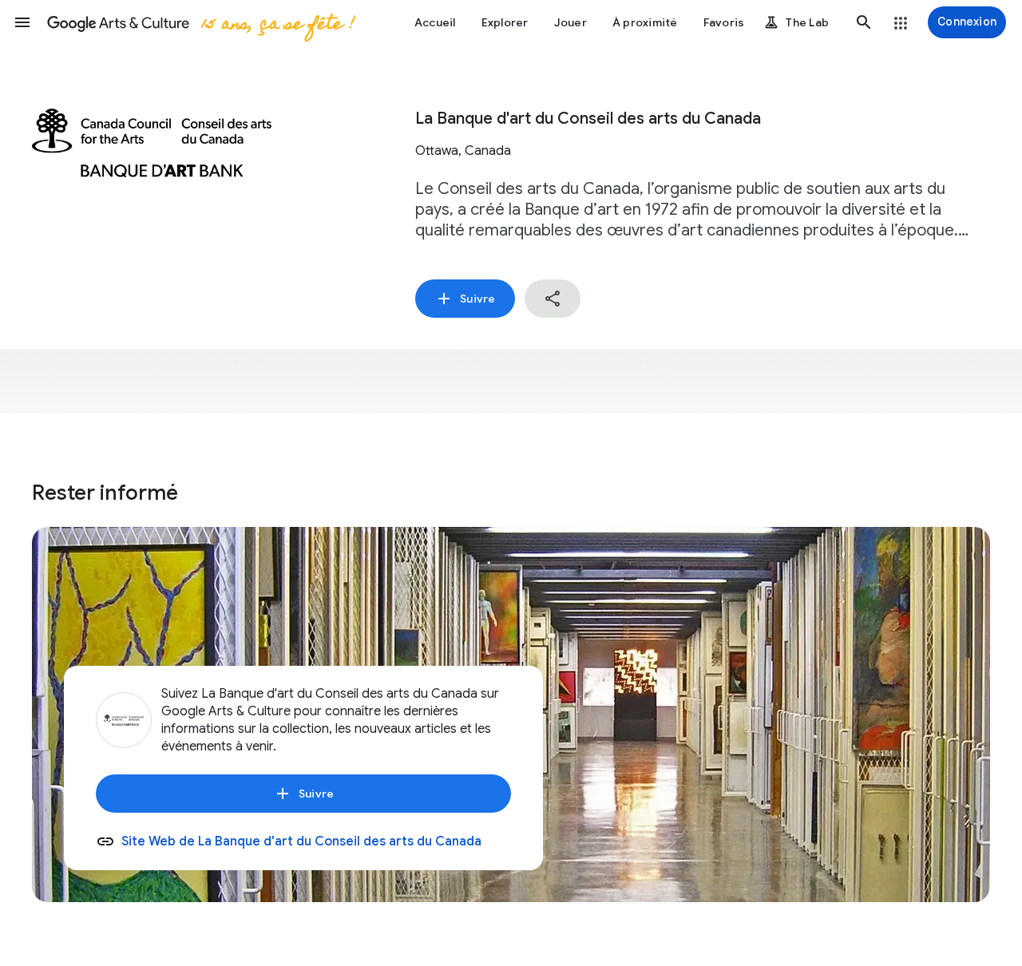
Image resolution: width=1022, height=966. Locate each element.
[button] (22, 22)
